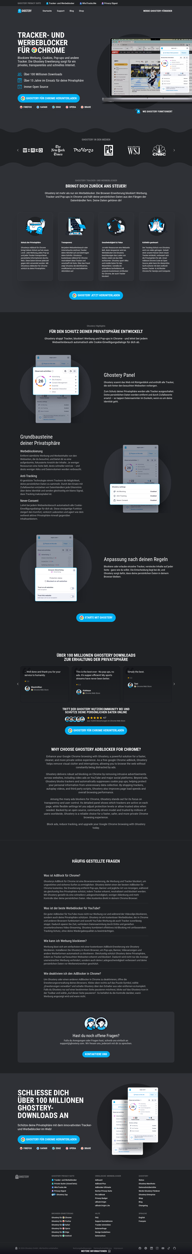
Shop (81, 11)
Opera (72, 107)
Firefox (28, 107)
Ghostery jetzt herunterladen (99, 295)
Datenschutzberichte (147, 1187)
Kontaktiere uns (96, 1054)
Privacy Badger (101, 1198)
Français (142, 1221)
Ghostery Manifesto (147, 1184)
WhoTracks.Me (89, 3)
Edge (58, 107)
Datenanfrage (101, 1228)
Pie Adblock (100, 1195)
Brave (88, 107)
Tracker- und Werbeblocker (61, 3)
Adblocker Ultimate (103, 1187)
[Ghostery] (25, 11)
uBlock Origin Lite (102, 1205)
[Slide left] (18, 150)
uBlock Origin (100, 1202)
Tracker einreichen (103, 1225)
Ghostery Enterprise (147, 1195)
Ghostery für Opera (61, 1228)
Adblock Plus (100, 1184)
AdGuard (98, 1180)
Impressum (118, 1248)
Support (60, 11)
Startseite (47, 11)
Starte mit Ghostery (98, 617)
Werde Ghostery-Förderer (157, 11)
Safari (43, 107)
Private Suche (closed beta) (65, 1184)
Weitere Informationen (94, 1251)
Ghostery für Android (62, 1236)
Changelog (143, 1205)
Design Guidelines (102, 1232)
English (142, 1217)
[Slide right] (174, 150)
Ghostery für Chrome (62, 1217)
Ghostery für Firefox (61, 1221)
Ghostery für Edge (60, 1232)
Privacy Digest (111, 3)
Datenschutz (100, 1236)
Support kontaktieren (104, 1221)
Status (141, 1180)
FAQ (96, 1217)
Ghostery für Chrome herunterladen (51, 98)
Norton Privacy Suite (103, 1191)
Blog (72, 11)
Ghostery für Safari (61, 1225)
